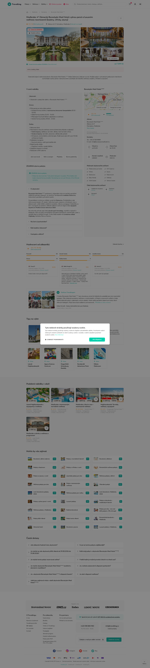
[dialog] (75, 334)
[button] (54, 340)
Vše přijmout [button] (97, 339)
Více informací (59, 335)
